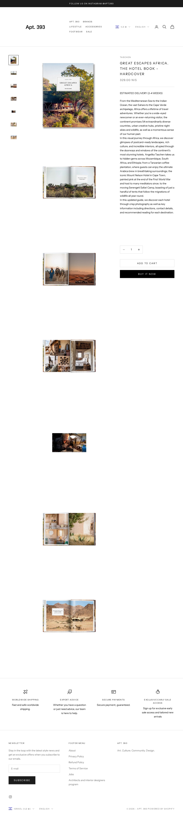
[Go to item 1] (14, 60)
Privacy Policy (76, 756)
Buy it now (147, 274)
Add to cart (147, 263)
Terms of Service (78, 768)
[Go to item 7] (14, 137)
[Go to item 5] (14, 112)
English (140, 27)
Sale (89, 32)
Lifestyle (75, 27)
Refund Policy (76, 762)
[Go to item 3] (14, 86)
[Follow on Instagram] (10, 797)
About (72, 750)
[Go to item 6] (14, 124)
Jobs (71, 774)
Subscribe (22, 780)
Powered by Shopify (161, 809)
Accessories (93, 27)
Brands (87, 22)
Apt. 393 (74, 22)
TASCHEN (125, 57)
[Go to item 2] (14, 73)
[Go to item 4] (14, 99)
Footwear (76, 32)
